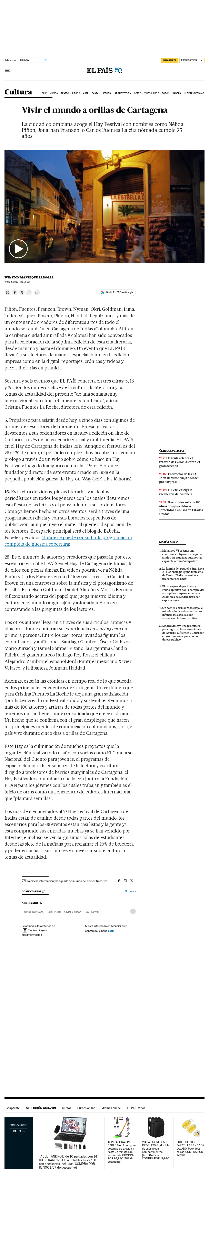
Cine (44, 93)
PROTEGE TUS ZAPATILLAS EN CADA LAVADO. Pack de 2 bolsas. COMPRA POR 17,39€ (190, 1149)
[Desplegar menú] (7, 70)
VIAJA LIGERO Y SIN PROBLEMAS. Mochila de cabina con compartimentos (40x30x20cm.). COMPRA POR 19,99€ (155, 1150)
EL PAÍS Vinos (136, 1108)
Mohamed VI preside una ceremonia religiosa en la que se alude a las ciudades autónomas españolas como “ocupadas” (182, 556)
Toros (165, 93)
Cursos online (86, 1108)
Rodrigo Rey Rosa (32, 911)
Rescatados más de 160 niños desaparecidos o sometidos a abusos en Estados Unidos (181, 508)
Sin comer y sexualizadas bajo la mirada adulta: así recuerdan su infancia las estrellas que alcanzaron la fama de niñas (182, 613)
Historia (107, 93)
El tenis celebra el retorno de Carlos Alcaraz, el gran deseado (179, 462)
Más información (32, 934)
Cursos (66, 1108)
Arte (85, 93)
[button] (104, 206)
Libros (76, 93)
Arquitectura (123, 93)
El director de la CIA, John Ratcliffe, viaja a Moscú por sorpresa (179, 478)
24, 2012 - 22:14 (17, 281)
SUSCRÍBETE (169, 60)
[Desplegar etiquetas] (133, 911)
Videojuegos (151, 93)
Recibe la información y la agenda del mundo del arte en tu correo (67, 881)
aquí (111, 930)
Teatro (65, 93)
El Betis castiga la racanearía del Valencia (175, 492)
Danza (95, 93)
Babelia (176, 93)
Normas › (130, 891)
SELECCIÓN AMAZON (41, 1108)
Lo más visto (168, 541)
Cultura (18, 92)
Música (54, 93)
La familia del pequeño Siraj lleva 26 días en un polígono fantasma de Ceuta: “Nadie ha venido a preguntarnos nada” (183, 574)
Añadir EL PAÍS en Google (119, 292)
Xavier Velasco (72, 911)
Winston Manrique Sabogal (29, 277)
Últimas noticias (194, 93)
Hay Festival (91, 911)
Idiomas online (111, 1108)
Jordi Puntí (54, 911)
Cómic (137, 93)
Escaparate (12, 1108)
